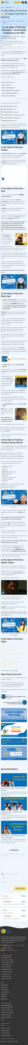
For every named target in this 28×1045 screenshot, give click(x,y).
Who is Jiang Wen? (5, 646)
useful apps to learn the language (14, 684)
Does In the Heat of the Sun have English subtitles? (11, 665)
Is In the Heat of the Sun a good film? (10, 660)
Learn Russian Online (6, 976)
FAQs (2, 1025)
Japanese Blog (4, 989)
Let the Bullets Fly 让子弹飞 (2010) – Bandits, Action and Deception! (13, 836)
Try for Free (17, 2)
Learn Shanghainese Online (7, 962)
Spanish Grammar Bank (6, 1017)
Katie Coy (8, 670)
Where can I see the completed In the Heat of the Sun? (12, 655)
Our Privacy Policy (5, 1033)
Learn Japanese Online (6, 969)
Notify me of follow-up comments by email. (11, 874)
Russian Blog (4, 994)
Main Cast (16, 112)
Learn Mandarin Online (6, 957)
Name (4, 877)
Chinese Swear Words (19, 114)
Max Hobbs (15, 670)
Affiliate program (5, 1030)
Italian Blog (3, 996)
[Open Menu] (25, 2)
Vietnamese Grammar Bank (7, 1012)
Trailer (15, 106)
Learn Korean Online (6, 966)
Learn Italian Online (5, 973)
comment (3, 125)
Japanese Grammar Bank (7, 1007)
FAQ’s (15, 120)
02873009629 (9, 948)
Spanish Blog (4, 999)
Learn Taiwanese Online (7, 964)
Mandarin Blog (4, 985)
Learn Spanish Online (6, 978)
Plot (15, 109)
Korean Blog (4, 987)
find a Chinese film (8, 446)
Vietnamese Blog (5, 992)
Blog (2, 7)
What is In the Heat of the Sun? (8, 650)
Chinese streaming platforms (8, 65)
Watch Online (17, 117)
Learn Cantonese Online (7, 971)
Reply (24, 896)
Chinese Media (8, 7)
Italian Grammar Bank (6, 1014)
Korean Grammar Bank (6, 1010)
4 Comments (5, 22)
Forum (2, 1019)
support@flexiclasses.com (11, 950)
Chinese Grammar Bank (6, 1005)
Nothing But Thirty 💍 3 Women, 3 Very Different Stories (11, 813)
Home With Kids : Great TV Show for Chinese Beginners (13, 789)
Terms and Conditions (6, 1035)
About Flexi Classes (5, 1028)
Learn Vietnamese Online (7, 959)
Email (4, 882)
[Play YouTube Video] (14, 137)
